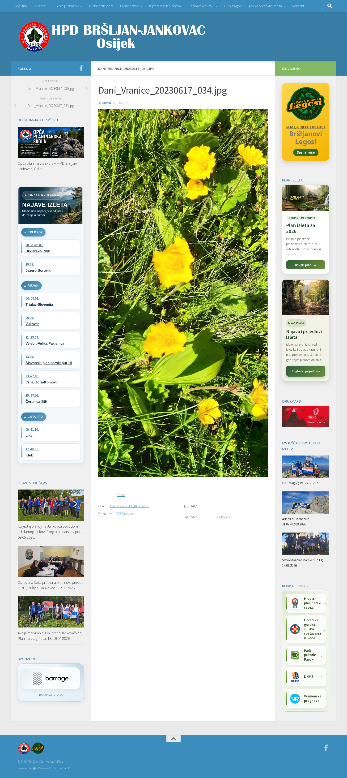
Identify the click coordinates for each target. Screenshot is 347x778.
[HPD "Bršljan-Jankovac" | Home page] (112, 36)
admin (106, 103)
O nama (40, 6)
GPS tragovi (233, 6)
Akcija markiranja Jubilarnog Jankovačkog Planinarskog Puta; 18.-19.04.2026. (49, 635)
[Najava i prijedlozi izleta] (305, 297)
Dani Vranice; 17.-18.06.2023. (129, 506)
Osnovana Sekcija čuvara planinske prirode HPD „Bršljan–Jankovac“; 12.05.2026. (51, 585)
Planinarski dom (101, 6)
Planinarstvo (129, 6)
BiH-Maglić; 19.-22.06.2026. (301, 483)
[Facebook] (81, 68)
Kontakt (298, 6)
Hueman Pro (64, 768)
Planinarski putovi (200, 6)
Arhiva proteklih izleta (265, 6)
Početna (20, 6)
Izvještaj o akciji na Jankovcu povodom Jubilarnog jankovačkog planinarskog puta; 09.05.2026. (50, 532)
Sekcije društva (67, 6)
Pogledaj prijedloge (306, 371)
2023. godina (125, 513)
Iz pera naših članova (165, 6)
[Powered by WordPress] (34, 768)
